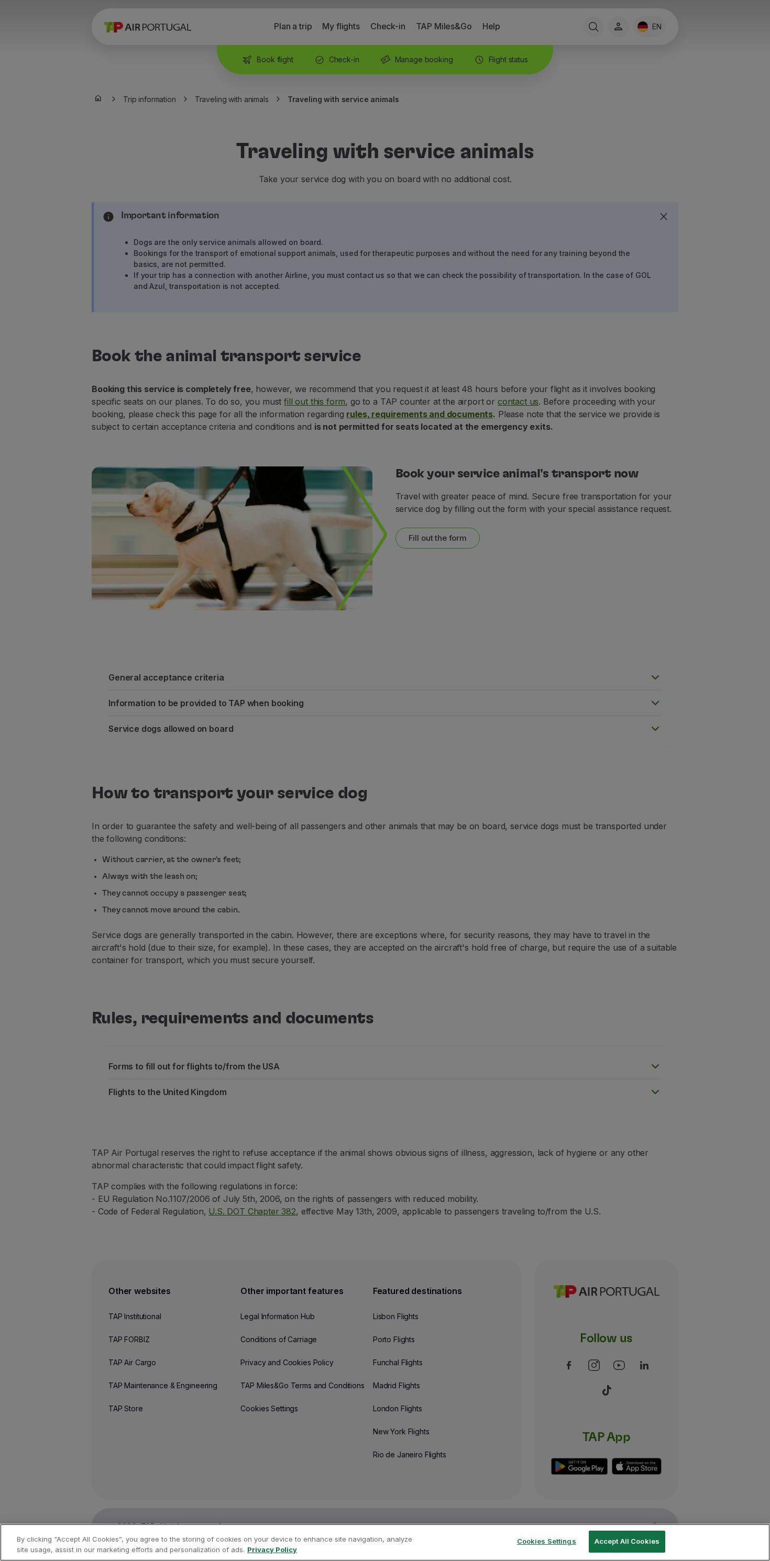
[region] (385, 1542)
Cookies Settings (546, 1541)
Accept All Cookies (627, 1541)
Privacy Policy (272, 1549)
